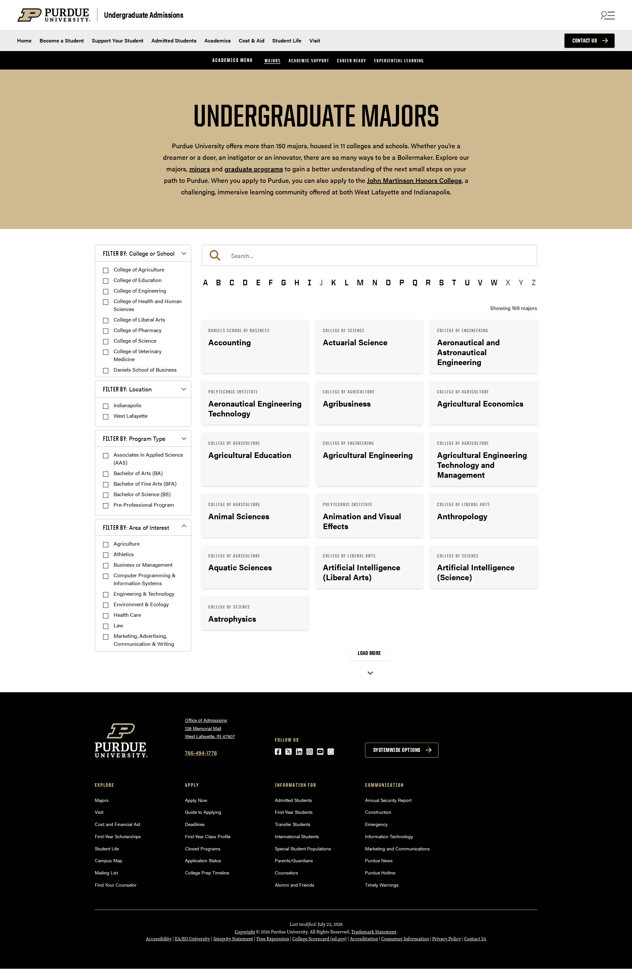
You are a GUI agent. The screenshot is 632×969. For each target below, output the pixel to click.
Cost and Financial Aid (117, 824)
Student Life (287, 40)
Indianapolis (128, 405)
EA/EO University (192, 939)
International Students (297, 836)
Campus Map (108, 860)
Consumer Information (405, 939)
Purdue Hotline (380, 872)
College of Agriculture (139, 269)
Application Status (203, 860)
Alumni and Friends (294, 884)
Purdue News (379, 860)
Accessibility (158, 939)
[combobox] (369, 255)
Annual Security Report (388, 800)
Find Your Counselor (116, 884)
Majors (273, 60)
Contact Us (584, 40)
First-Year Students (294, 812)
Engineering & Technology (144, 593)
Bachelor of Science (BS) (142, 494)
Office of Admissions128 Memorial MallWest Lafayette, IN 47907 (210, 728)
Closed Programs (203, 848)
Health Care (127, 614)
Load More (369, 653)
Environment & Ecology (141, 604)
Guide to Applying (203, 812)
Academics (217, 40)
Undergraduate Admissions (143, 14)
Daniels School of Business (145, 369)
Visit (314, 40)
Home (24, 40)
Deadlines (195, 824)
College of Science (135, 340)
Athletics (124, 554)
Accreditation (364, 939)
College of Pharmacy (138, 330)
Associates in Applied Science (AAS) (148, 458)
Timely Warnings (382, 884)
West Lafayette (130, 415)
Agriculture (127, 543)
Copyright (245, 932)
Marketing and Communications (397, 848)
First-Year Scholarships (118, 836)
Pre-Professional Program (144, 504)
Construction (378, 812)
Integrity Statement (233, 939)
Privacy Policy (446, 939)
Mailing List (106, 872)
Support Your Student (118, 40)
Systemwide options (396, 750)
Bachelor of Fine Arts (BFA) (145, 483)
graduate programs (253, 168)
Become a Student (62, 40)
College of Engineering (140, 290)
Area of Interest (136, 527)
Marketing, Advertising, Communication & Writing (144, 639)
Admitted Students (174, 40)
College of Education (138, 280)
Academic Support (309, 60)
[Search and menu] (607, 15)
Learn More (255, 346)
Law (118, 625)
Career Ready (351, 60)
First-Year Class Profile (207, 836)
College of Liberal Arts (139, 319)
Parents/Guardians (294, 860)
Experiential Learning (399, 60)
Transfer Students (292, 824)
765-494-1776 (201, 752)
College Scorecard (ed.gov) (319, 939)
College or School (138, 253)
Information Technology (389, 836)
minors (199, 168)
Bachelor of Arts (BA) (138, 473)
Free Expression (272, 939)
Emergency (376, 824)
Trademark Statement (373, 932)
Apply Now (196, 800)
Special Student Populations (303, 848)
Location (127, 389)
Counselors (286, 872)
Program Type (134, 438)
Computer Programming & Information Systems (145, 579)
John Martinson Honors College (414, 180)
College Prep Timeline (207, 872)
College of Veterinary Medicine (138, 355)
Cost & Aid (251, 40)
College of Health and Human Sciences (148, 305)
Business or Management (143, 564)
